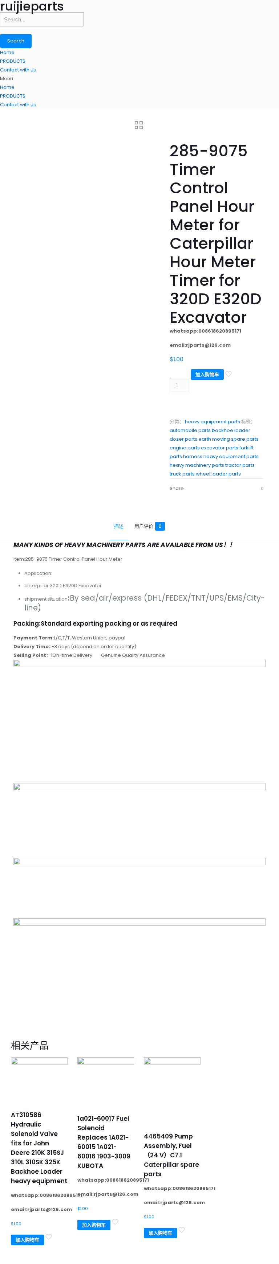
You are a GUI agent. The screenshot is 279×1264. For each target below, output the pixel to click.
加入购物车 (207, 374)
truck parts (182, 473)
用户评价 (148, 526)
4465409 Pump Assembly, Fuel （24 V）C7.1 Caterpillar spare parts (171, 1155)
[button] (139, 78)
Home (7, 52)
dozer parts (183, 439)
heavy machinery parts (197, 465)
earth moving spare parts (228, 439)
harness (192, 456)
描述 (119, 526)
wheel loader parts (218, 473)
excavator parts (219, 447)
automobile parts (190, 430)
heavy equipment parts (212, 421)
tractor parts (240, 465)
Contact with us (18, 69)
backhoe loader (231, 430)
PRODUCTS (12, 61)
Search (15, 40)
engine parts (185, 447)
